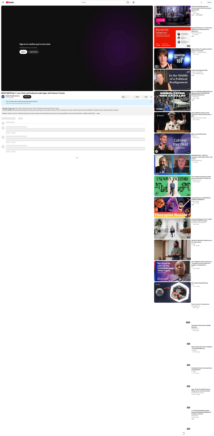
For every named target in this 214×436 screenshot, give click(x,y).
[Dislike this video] (128, 97)
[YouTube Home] (10, 2)
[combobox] (103, 2)
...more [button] (98, 113)
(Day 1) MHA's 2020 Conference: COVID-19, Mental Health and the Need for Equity (37, 108)
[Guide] (3, 2)
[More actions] (151, 97)
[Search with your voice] (133, 2)
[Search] (128, 2)
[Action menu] (151, 101)
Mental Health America (13, 96)
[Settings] (201, 2)
